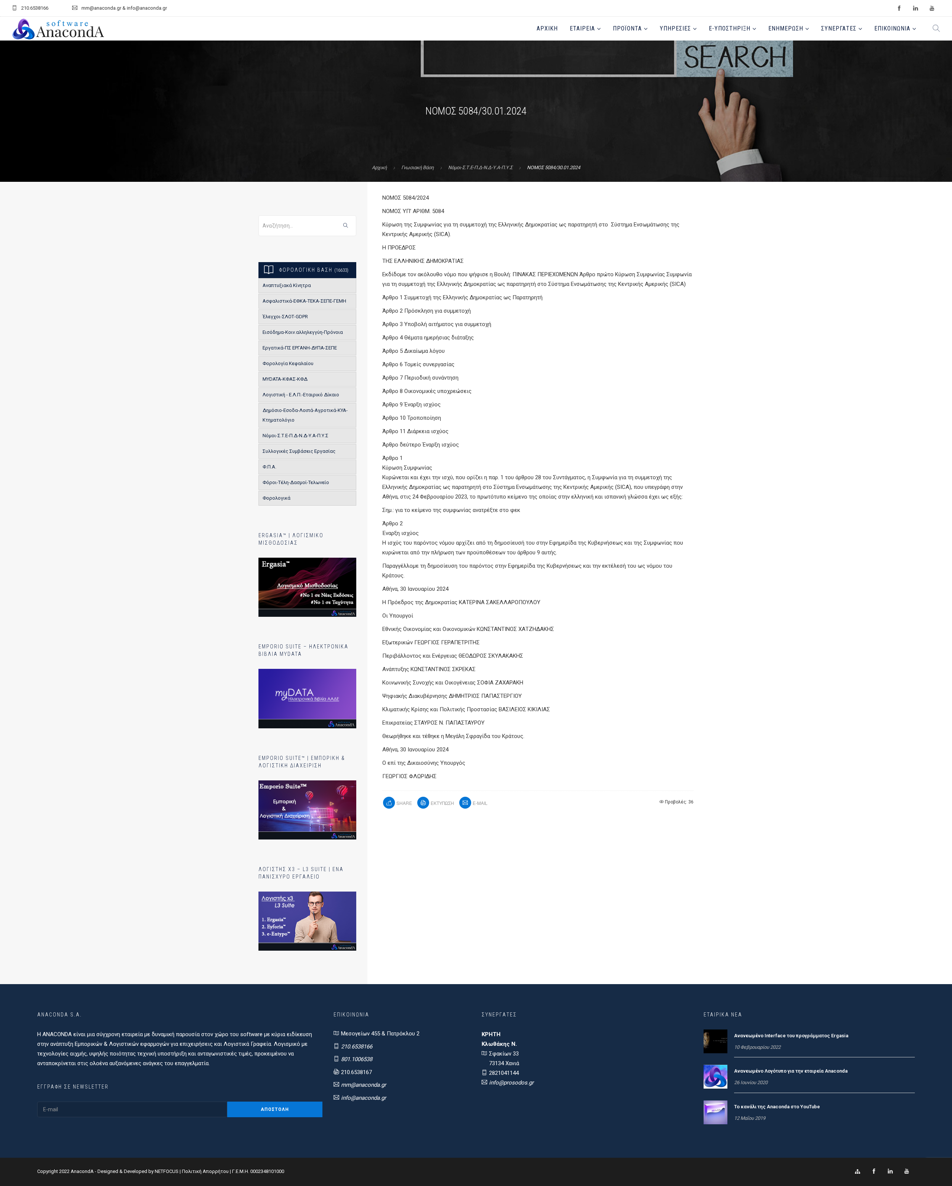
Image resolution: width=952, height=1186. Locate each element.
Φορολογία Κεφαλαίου (288, 363)
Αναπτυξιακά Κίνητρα (287, 285)
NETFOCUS (167, 1171)
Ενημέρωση (785, 28)
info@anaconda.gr (363, 1098)
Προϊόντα (627, 28)
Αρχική (547, 28)
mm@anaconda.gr (363, 1085)
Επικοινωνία (892, 28)
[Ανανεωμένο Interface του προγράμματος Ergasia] (715, 1041)
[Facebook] (874, 1171)
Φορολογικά (276, 498)
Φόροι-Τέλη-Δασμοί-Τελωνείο (296, 482)
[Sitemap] (857, 1171)
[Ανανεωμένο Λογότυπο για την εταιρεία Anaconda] (715, 1076)
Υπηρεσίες (675, 28)
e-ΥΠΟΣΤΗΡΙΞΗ (729, 28)
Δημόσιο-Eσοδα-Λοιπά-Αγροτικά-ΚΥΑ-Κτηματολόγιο (305, 415)
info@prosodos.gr (511, 1082)
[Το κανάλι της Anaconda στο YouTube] (715, 1112)
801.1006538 (356, 1059)
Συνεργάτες (838, 28)
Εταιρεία (582, 28)
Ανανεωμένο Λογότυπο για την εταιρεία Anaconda (791, 1071)
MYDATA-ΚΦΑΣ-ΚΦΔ (285, 379)
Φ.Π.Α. (269, 467)
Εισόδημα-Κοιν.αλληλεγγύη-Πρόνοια (303, 332)
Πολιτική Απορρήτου (205, 1171)
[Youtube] (906, 1171)
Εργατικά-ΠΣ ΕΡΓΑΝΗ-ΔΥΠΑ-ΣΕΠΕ (300, 348)
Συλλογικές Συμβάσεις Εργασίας (299, 451)
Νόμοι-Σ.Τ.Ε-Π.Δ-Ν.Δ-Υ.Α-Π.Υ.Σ (480, 167)
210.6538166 (356, 1046)
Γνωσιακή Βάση (417, 167)
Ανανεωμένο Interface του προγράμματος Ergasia (791, 1035)
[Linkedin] (890, 1171)
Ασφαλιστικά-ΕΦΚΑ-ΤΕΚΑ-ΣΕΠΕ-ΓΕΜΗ (304, 301)
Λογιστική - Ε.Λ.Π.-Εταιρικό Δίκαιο (301, 394)
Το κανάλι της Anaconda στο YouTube (777, 1106)
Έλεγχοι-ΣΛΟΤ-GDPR (285, 316)
